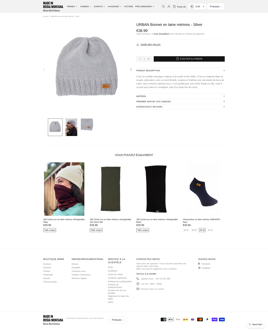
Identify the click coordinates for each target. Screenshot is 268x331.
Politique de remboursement (115, 285)
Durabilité (76, 267)
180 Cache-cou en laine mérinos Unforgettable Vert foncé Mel (110, 220)
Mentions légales (79, 278)
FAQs (110, 267)
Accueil (45, 16)
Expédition (112, 271)
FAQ (156, 266)
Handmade (48, 275)
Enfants (46, 271)
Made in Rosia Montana (53, 6)
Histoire (46, 278)
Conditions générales (117, 278)
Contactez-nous (79, 271)
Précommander (50, 282)
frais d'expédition (161, 34)
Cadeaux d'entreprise (81, 275)
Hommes (47, 267)
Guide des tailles (115, 274)
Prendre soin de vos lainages (117, 291)
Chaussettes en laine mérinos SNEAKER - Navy (202, 220)
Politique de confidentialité (120, 281)
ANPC (111, 302)
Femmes (47, 264)
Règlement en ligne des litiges (118, 297)
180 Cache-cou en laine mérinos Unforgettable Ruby (64, 220)
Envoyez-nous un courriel (152, 289)
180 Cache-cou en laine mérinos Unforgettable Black (157, 220)
